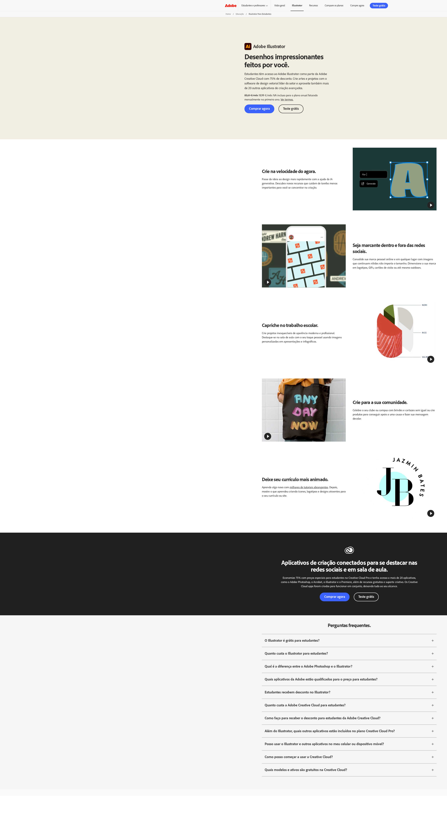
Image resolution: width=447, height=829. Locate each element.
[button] (431, 205)
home (228, 14)
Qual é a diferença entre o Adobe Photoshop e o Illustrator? (308, 666)
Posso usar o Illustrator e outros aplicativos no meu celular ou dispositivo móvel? (324, 744)
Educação (240, 14)
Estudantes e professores (253, 5)
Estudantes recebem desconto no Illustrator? (297, 692)
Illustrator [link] (297, 5)
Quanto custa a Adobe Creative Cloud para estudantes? (305, 705)
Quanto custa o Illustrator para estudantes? (296, 653)
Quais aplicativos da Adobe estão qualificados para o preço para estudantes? (321, 679)
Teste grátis (291, 109)
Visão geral (279, 5)
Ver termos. (287, 99)
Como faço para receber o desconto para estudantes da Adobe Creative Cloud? (322, 718)
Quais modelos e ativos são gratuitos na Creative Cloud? (306, 770)
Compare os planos (334, 5)
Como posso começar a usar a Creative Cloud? (299, 757)
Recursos (313, 5)
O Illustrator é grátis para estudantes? (292, 640)
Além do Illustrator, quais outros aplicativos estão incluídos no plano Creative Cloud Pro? (330, 731)
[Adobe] (231, 5)
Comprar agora (259, 109)
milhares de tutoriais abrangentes (309, 487)
